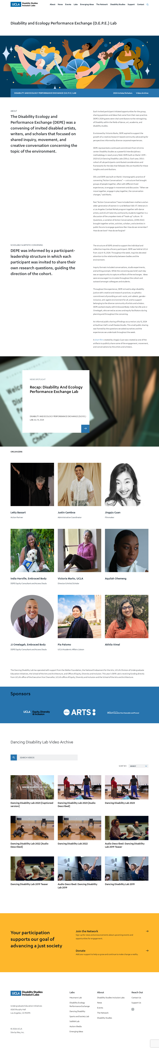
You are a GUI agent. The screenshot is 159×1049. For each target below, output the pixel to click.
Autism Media (76, 1026)
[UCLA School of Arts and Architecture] (79, 712)
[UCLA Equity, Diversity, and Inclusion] (36, 712)
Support (131, 4)
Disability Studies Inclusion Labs (111, 997)
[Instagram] (133, 1009)
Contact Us (136, 997)
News (60, 4)
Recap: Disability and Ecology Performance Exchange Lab (56, 389)
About (52, 4)
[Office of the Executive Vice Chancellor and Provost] (123, 712)
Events (68, 4)
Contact (140, 4)
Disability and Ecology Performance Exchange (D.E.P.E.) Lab (45, 93)
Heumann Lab (76, 997)
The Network (102, 4)
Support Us (136, 1002)
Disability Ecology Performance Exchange (80, 1004)
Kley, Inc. (20, 1032)
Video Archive (142, 93)
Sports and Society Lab (79, 1016)
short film (99, 339)
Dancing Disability (77, 1011)
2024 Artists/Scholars (122, 93)
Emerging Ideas (87, 4)
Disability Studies (117, 4)
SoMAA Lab (74, 1021)
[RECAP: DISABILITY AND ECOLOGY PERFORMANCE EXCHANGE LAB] (85, 429)
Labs (76, 4)
